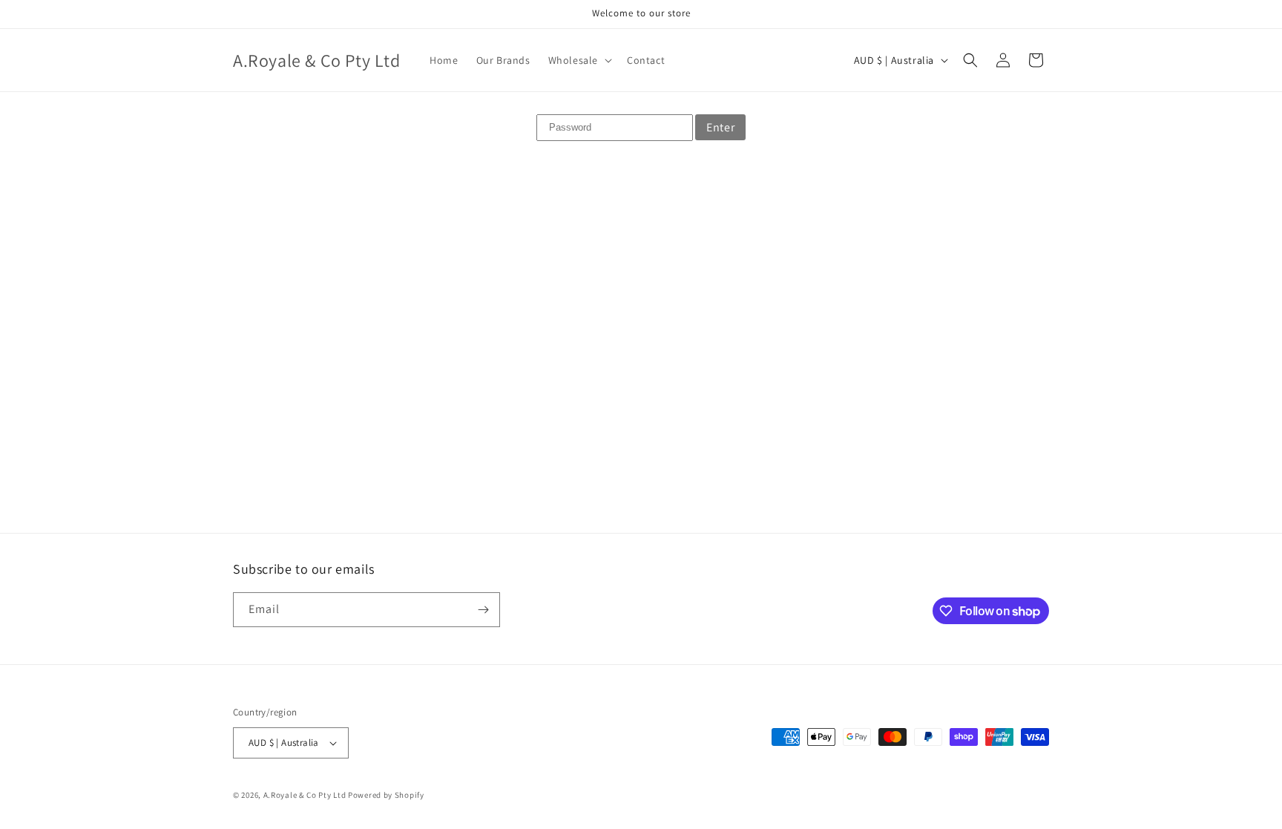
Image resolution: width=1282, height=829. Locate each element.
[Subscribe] (483, 609)
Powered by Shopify (386, 795)
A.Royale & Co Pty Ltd (304, 795)
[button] (578, 60)
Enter (720, 127)
